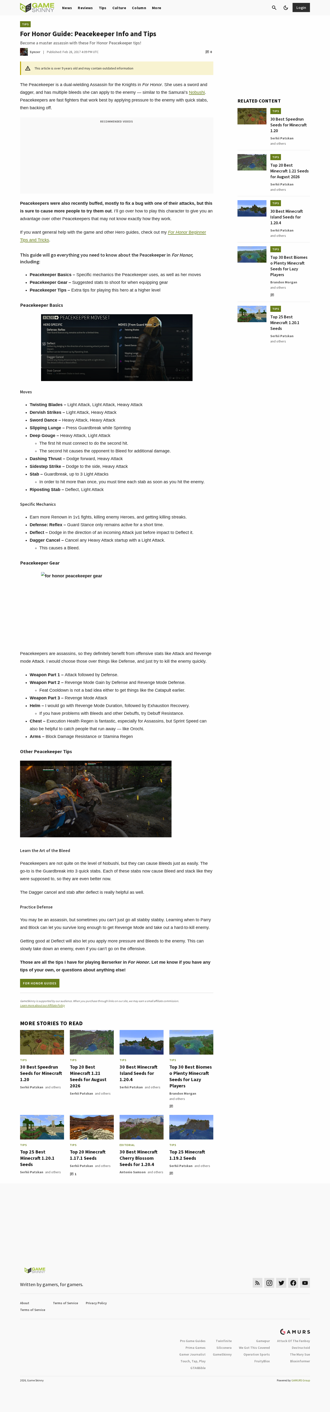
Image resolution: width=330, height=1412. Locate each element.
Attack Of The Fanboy (293, 1341)
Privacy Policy (96, 1303)
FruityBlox (262, 1361)
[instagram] (269, 1283)
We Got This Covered (254, 1347)
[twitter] (281, 1283)
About (24, 1303)
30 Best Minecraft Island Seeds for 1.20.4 (139, 1073)
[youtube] (305, 1283)
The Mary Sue (300, 1354)
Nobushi (197, 92)
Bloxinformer (300, 1361)
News (67, 7)
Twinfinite (224, 1341)
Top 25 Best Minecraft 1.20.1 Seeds (37, 1158)
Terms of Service (65, 1303)
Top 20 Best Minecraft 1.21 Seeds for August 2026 (88, 1076)
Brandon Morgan (182, 1093)
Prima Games (196, 1347)
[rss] (257, 1283)
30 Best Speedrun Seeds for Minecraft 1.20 (41, 1073)
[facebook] (293, 1283)
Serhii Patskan (31, 1087)
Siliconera (224, 1347)
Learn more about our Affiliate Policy (42, 1005)
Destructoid (301, 1347)
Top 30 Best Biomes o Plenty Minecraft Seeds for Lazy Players (190, 1076)
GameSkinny (222, 1354)
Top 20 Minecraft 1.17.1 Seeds (88, 1155)
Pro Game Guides (193, 1341)
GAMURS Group (300, 1380)
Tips (103, 7)
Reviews (85, 7)
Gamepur (263, 1341)
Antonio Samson (133, 1172)
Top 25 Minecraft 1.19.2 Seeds (187, 1155)
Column (139, 7)
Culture (119, 7)
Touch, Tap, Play (193, 1361)
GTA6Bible (198, 1368)
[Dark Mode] (286, 8)
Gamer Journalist (192, 1354)
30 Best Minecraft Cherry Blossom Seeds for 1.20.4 (139, 1158)
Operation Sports (257, 1354)
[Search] (274, 8)
